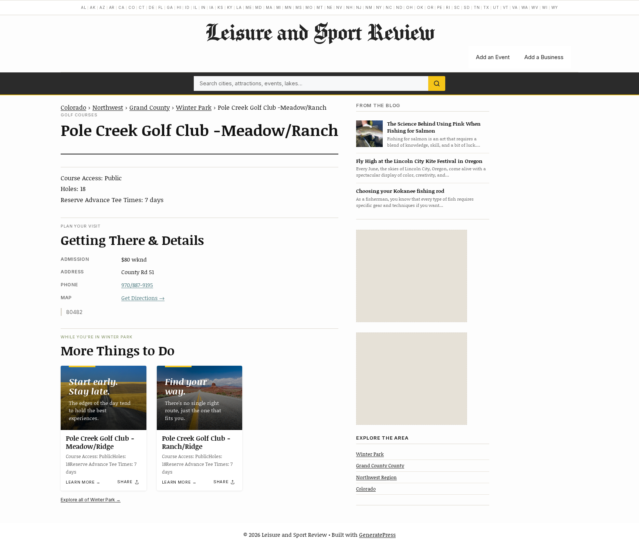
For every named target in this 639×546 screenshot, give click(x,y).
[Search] (436, 83)
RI (448, 7)
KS (220, 7)
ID (187, 7)
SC (457, 7)
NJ (359, 7)
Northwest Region (376, 477)
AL (84, 7)
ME (249, 7)
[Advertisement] (411, 276)
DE (152, 7)
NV (339, 7)
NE (330, 7)
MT (320, 7)
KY (230, 7)
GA (170, 7)
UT (496, 7)
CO (131, 7)
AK (93, 7)
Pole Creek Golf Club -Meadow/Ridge (100, 442)
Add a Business (544, 57)
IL (195, 7)
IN (203, 7)
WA (524, 7)
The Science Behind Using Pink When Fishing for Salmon (434, 127)
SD (467, 7)
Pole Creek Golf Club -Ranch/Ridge (196, 442)
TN (477, 7)
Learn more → (83, 482)
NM (368, 7)
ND (399, 7)
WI (545, 7)
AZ (102, 7)
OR (430, 7)
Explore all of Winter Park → (91, 499)
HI (179, 7)
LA (239, 7)
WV (534, 7)
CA (121, 7)
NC (389, 7)
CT (142, 7)
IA (211, 7)
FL (160, 7)
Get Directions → (143, 298)
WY (554, 7)
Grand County (149, 107)
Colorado (73, 107)
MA (269, 7)
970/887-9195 (137, 285)
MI (278, 7)
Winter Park (194, 107)
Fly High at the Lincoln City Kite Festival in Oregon (419, 161)
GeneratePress (377, 534)
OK (420, 7)
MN (288, 7)
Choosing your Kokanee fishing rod (400, 191)
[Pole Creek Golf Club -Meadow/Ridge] (103, 398)
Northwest (107, 107)
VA (515, 7)
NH (349, 7)
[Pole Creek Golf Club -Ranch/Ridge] (200, 398)
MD (258, 7)
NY (379, 7)
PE (439, 7)
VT (506, 7)
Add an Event (493, 57)
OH (409, 7)
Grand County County (380, 465)
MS (298, 7)
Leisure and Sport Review (319, 32)
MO (309, 7)
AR (112, 7)
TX (486, 7)
